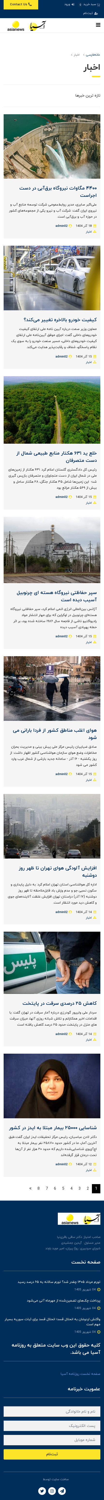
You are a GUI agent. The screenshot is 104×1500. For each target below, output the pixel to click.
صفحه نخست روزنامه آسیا (80, 1374)
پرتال (39, 1479)
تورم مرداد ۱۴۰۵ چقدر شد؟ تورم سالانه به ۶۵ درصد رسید (59, 1282)
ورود (67, 4)
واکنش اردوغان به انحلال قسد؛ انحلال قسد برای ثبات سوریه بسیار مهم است (52, 1322)
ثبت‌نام (88, 13)
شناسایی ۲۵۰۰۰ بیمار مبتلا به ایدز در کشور (53, 1128)
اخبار (89, 232)
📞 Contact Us (21, 4)
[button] (89, 4)
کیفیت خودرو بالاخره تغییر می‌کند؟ (60, 320)
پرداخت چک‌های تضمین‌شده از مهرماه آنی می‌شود (63, 1300)
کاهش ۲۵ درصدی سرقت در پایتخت (59, 1003)
